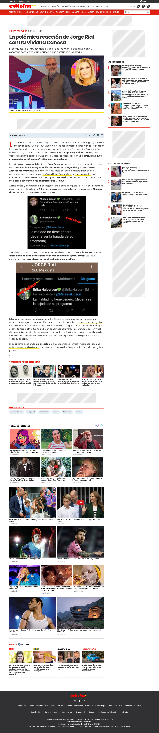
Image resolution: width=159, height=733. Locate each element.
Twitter (55, 412)
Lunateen (128, 706)
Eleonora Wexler (83, 174)
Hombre (69, 706)
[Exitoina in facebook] (143, 6)
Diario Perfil (22, 706)
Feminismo (67, 412)
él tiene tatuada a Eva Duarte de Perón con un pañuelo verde (40, 329)
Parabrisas (78, 706)
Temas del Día (15, 12)
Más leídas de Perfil (119, 163)
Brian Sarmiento (103, 12)
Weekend (89, 706)
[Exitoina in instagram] (138, 6)
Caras (31, 706)
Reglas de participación (108, 712)
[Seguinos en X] (148, 6)
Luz (115, 706)
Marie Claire (49, 706)
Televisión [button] (66, 6)
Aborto (78, 412)
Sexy (106, 6)
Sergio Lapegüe (31, 12)
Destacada (44, 412)
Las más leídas (116, 62)
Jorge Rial (31, 412)
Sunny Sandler (87, 12)
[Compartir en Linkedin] (98, 135)
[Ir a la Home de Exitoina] (22, 6)
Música (99, 6)
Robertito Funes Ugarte (67, 12)
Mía (120, 706)
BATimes (137, 706)
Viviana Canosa (16, 412)
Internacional (79, 6)
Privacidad (80, 712)
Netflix (91, 6)
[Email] (102, 135)
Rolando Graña (47, 12)
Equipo (91, 712)
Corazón (55, 6)
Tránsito (124, 712)
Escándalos (43, 6)
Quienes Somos (51, 712)
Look (110, 706)
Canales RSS (36, 712)
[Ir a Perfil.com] (145, 2)
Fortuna (60, 706)
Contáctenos (67, 712)
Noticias (39, 706)
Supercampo (100, 706)
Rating (116, 12)
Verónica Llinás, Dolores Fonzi (57, 174)
